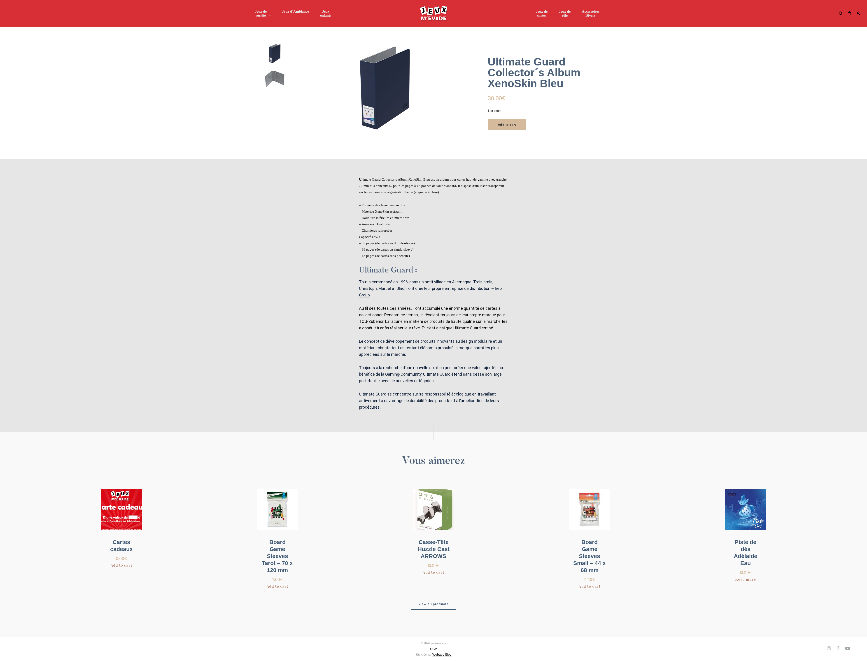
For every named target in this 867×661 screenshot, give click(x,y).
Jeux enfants (325, 13)
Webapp (438, 654)
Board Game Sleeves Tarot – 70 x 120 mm (277, 556)
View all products (433, 604)
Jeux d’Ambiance (295, 11)
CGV (433, 649)
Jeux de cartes (542, 13)
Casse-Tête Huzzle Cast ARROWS (434, 549)
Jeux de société (261, 13)
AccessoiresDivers (590, 13)
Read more (745, 579)
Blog (448, 654)
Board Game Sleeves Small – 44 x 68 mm (589, 556)
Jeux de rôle (565, 13)
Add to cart (507, 124)
